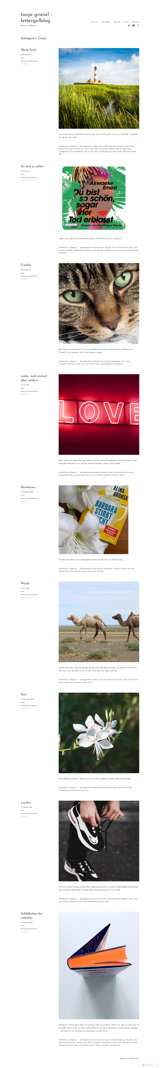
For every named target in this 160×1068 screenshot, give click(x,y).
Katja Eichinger (128, 472)
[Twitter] (138, 25)
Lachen (83, 571)
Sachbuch (107, 475)
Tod (98, 571)
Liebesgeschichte (64, 151)
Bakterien (122, 1040)
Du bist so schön (32, 166)
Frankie (26, 265)
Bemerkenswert (26, 55)
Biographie (112, 146)
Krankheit (134, 1042)
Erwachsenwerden (69, 1042)
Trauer (96, 151)
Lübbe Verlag (126, 149)
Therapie (72, 901)
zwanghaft (105, 1045)
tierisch (91, 364)
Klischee (120, 247)
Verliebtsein (63, 253)
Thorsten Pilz (88, 151)
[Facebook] (133, 25)
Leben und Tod (128, 680)
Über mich (116, 22)
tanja (22, 58)
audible (105, 146)
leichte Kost (71, 364)
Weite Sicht (28, 50)
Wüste (25, 583)
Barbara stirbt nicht (127, 568)
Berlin (96, 788)
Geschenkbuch (115, 361)
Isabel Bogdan (122, 899)
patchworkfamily (64, 790)
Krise (111, 788)
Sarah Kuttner (75, 790)
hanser (114, 247)
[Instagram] (129, 25)
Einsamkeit (108, 680)
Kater (129, 361)
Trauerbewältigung (105, 151)
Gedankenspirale (107, 1042)
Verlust (120, 151)
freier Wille (87, 1042)
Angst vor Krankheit (111, 1040)
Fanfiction (79, 1042)
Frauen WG (94, 149)
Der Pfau (104, 899)
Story (71, 682)
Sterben (66, 682)
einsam (100, 680)
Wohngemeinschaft (129, 151)
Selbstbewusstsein (110, 250)
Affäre (96, 146)
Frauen (86, 149)
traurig (114, 151)
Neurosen (99, 475)
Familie (61, 149)
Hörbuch (118, 149)
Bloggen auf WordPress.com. (129, 1058)
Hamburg (111, 149)
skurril (94, 571)
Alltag (106, 568)
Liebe (130, 247)
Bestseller (108, 247)
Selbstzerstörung (64, 1045)
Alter (100, 146)
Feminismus (68, 149)
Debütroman (129, 146)
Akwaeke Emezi (99, 247)
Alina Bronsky (98, 568)
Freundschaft (102, 149)
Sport (60, 901)
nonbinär (88, 250)
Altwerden (116, 568)
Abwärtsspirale (99, 1040)
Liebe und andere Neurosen (82, 475)
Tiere (87, 364)
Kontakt (126, 22)
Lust (94, 475)
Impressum (135, 22)
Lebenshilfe (63, 364)
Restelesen (28, 487)
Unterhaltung (118, 364)
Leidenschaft (63, 475)
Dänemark (120, 146)
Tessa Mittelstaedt (77, 151)
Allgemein (73, 146)
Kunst (126, 247)
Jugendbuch (126, 1042)
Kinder (106, 788)
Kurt (24, 694)
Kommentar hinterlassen (29, 61)
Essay (110, 472)
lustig (82, 364)
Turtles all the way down (87, 1045)
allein (96, 680)
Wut (60, 154)
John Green (118, 1042)
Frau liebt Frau (78, 149)
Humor (123, 361)
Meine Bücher (105, 22)
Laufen (26, 802)
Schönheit (100, 250)
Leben (120, 680)
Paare (130, 788)
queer (94, 250)
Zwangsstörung (114, 1045)
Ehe (67, 571)
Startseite (94, 22)
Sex (118, 250)
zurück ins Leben (103, 901)
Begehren (97, 472)
